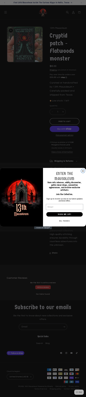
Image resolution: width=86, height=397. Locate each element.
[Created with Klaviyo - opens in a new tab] (43, 227)
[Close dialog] (83, 171)
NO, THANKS (64, 221)
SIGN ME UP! (64, 214)
